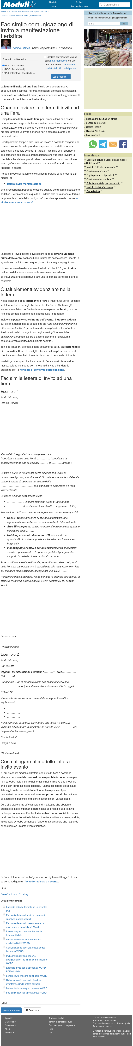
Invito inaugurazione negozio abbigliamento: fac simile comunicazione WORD (27, 959)
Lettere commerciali (96, 122)
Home (3, 11)
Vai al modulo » (60, 76)
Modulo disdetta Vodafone (99, 187)
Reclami (79, 2)
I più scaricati (93, 135)
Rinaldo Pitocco (21, 48)
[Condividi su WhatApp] (93, 147)
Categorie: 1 (10, 1021)
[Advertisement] (40, 229)
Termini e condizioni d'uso (60, 1021)
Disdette (53, 2)
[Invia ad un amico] (113, 147)
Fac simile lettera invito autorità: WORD (26, 992)
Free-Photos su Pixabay (14, 894)
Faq (50, 1032)
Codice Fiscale (93, 126)
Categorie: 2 (10, 1025)
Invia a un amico (11, 1010)
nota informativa (58, 60)
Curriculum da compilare (99, 179)
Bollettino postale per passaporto (103, 183)
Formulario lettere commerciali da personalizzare (28, 11)
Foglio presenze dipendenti (100, 175)
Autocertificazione (79, 6)
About (7, 1028)
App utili (8, 1018)
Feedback (33, 1010)
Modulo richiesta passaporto (100, 167)
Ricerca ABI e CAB (95, 130)
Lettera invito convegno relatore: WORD (26, 988)
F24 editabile (93, 191)
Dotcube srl (110, 1017)
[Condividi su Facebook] (123, 147)
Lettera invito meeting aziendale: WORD (26, 975)
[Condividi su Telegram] (103, 147)
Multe (53, 6)
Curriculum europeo (96, 171)
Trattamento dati (56, 1018)
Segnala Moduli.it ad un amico (101, 118)
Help (51, 1028)
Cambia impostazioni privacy (62, 1025)
